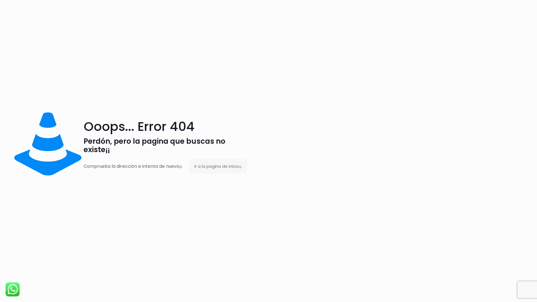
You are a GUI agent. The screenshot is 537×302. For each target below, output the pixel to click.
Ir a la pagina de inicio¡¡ (217, 166)
